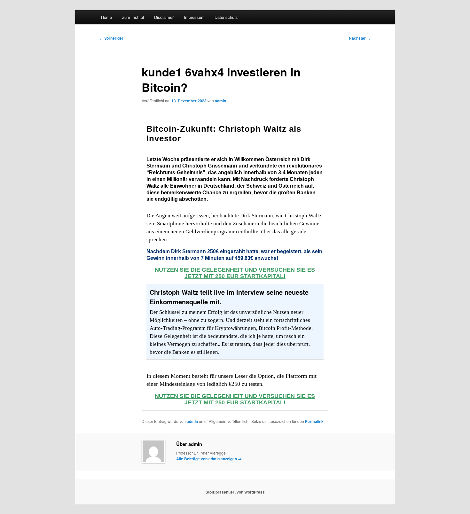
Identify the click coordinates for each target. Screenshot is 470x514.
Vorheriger (111, 38)
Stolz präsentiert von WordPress (235, 492)
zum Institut (133, 17)
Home (106, 17)
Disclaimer (164, 17)
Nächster (360, 38)
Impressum (194, 17)
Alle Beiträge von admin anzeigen (209, 459)
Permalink (314, 421)
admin (220, 101)
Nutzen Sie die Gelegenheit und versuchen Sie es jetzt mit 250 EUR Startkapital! (235, 273)
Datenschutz (226, 17)
